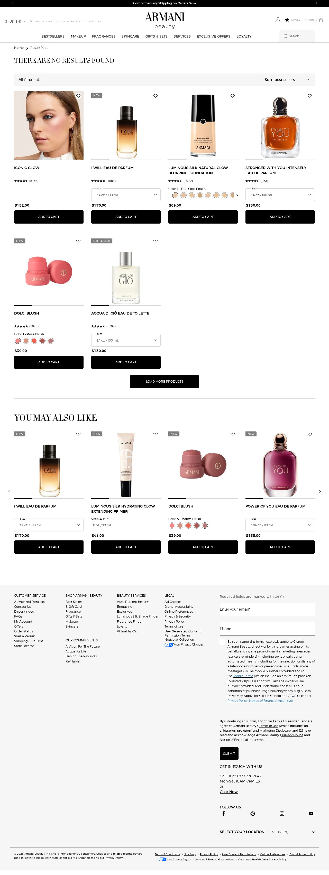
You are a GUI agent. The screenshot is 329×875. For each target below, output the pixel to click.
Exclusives (124, 611)
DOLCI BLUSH (26, 313)
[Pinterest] (253, 813)
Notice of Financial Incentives (242, 740)
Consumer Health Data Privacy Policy (262, 859)
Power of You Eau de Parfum (275, 506)
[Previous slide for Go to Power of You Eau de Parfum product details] (248, 464)
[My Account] (277, 20)
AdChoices (86, 857)
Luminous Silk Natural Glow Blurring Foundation (198, 170)
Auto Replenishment (133, 602)
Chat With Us (93, 21)
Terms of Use (173, 626)
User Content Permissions (239, 854)
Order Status (23, 631)
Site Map (190, 854)
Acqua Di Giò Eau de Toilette (120, 313)
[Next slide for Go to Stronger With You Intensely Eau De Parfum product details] (312, 126)
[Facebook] (223, 813)
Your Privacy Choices (188, 644)
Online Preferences (178, 611)
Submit (229, 754)
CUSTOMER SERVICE (30, 595)
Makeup (72, 621)
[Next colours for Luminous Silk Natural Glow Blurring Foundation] (237, 195)
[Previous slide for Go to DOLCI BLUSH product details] (17, 271)
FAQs (18, 616)
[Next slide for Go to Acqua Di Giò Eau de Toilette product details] (157, 271)
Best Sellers (74, 602)
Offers (18, 626)
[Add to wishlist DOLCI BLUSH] (78, 241)
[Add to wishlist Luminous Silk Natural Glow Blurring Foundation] (233, 96)
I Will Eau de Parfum (112, 168)
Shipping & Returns (28, 641)
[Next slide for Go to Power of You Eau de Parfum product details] (312, 464)
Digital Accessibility (178, 607)
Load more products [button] (164, 381)
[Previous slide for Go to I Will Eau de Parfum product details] (94, 126)
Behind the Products (81, 656)
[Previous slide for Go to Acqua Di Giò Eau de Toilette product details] (94, 271)
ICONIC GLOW (26, 168)
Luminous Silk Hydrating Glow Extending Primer (123, 509)
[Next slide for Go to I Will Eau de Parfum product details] (157, 126)
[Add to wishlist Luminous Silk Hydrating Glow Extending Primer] (155, 434)
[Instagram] (282, 813)
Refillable (72, 661)
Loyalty (122, 626)
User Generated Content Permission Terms (182, 633)
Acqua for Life (76, 651)
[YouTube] (311, 813)
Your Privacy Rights (178, 859)
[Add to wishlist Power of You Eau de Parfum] (310, 434)
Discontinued (24, 611)
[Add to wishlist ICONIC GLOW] (78, 96)
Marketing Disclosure (275, 730)
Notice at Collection (179, 639)
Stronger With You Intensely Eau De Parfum (275, 170)
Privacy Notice (292, 735)
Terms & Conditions (167, 854)
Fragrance (73, 611)
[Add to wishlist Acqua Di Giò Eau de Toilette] (155, 241)
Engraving (124, 607)
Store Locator (24, 646)
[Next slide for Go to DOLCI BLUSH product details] (80, 271)
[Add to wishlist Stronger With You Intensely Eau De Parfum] (310, 96)
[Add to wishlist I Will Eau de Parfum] (155, 96)
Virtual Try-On (127, 631)
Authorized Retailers (29, 602)
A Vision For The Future (83, 646)
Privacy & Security (177, 616)
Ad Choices (172, 602)
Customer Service (68, 21)
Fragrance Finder (129, 621)
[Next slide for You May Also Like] (320, 491)
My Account (23, 621)
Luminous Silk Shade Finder (137, 616)
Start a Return (24, 636)
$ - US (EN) (13, 21)
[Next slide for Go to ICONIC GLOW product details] (80, 126)
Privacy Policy (174, 621)
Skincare (72, 626)
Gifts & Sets (74, 616)
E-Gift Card (74, 607)
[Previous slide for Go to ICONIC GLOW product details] (17, 126)
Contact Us (22, 607)
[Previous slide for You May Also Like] (9, 491)
